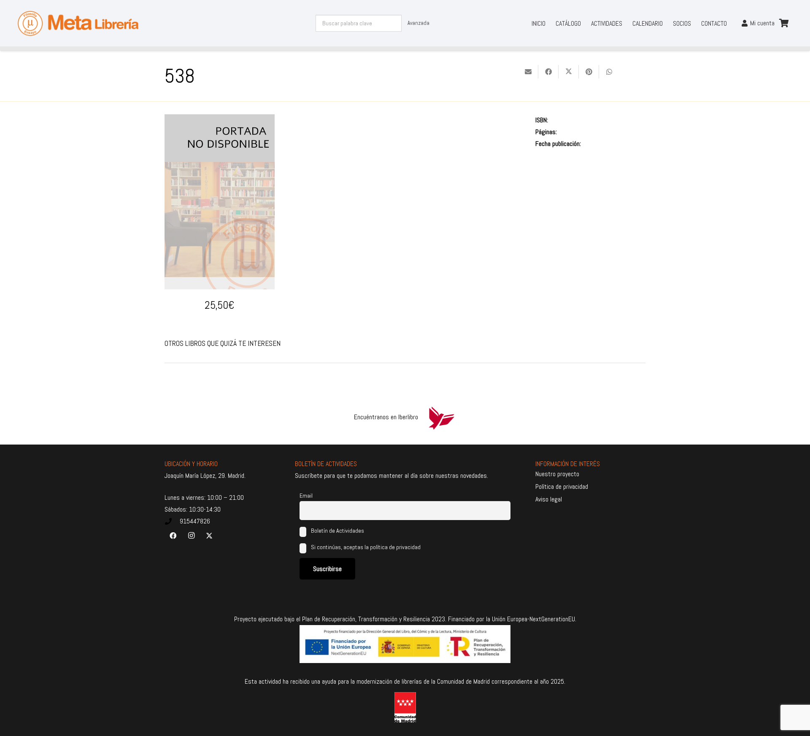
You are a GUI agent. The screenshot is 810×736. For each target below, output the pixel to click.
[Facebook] (173, 535)
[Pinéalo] (589, 71)
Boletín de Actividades (337, 530)
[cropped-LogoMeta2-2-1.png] (78, 23)
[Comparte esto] (548, 71)
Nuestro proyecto (557, 473)
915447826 (195, 521)
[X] (209, 535)
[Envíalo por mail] (528, 71)
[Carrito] (784, 23)
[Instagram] (191, 535)
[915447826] (172, 521)
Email (306, 495)
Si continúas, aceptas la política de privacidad (366, 547)
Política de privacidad (561, 486)
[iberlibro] (441, 417)
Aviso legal (548, 499)
